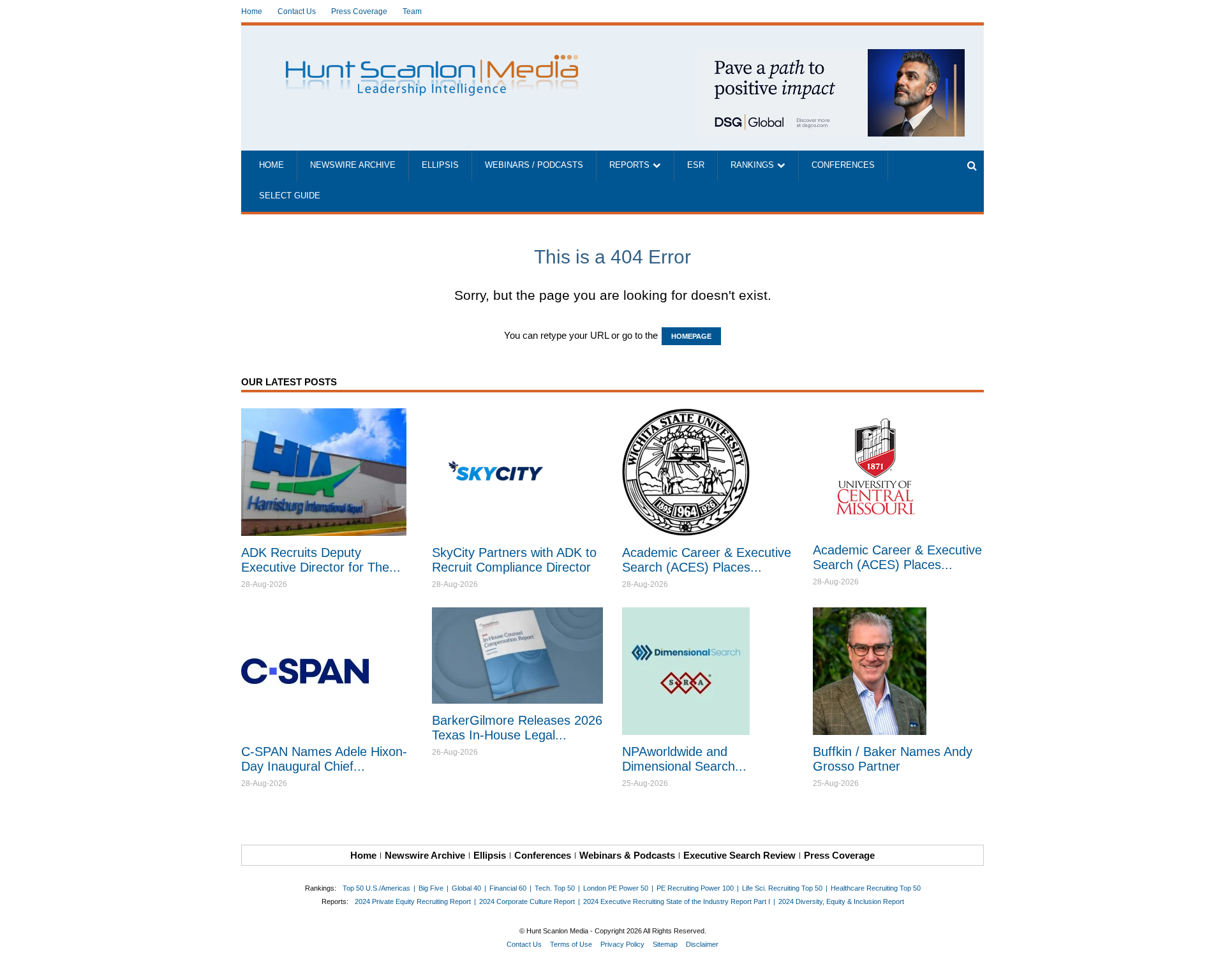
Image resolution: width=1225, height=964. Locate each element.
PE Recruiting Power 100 (695, 888)
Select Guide (289, 195)
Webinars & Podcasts (627, 855)
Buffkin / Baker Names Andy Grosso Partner (892, 759)
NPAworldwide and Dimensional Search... (684, 759)
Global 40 (466, 888)
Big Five (431, 888)
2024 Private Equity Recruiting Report (413, 901)
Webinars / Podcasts (534, 165)
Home (251, 11)
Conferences (843, 165)
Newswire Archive (353, 165)
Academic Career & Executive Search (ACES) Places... (706, 559)
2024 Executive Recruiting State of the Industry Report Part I (676, 901)
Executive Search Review (739, 855)
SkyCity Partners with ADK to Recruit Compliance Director (514, 559)
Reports (629, 165)
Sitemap (665, 944)
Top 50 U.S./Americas (376, 888)
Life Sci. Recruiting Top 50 (782, 888)
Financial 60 (507, 888)
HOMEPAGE (691, 336)
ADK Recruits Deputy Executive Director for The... (321, 559)
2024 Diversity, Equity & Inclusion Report (841, 901)
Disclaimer (702, 944)
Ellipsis (440, 165)
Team (412, 11)
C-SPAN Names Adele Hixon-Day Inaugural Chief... (324, 759)
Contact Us (297, 11)
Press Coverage (359, 11)
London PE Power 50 (615, 888)
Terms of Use (571, 944)
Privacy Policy (622, 944)
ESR (695, 165)
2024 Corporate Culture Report (527, 901)
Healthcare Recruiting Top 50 (876, 888)
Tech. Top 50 (555, 888)
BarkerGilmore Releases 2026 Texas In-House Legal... (517, 727)
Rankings (752, 165)
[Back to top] (1206, 945)
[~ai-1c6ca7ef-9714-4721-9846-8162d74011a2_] (831, 55)
